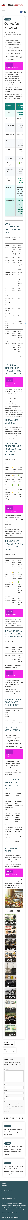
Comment (7, 1069)
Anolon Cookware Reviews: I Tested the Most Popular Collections (13, 1131)
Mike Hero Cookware (11, 34)
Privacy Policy (5, 1193)
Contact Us (4, 1185)
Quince (6, 37)
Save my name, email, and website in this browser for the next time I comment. (14, 1106)
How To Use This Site (7, 1191)
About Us (4, 1183)
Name (6, 1085)
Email (6, 1090)
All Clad (20, 34)
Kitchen (8, 19)
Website (6, 1096)
